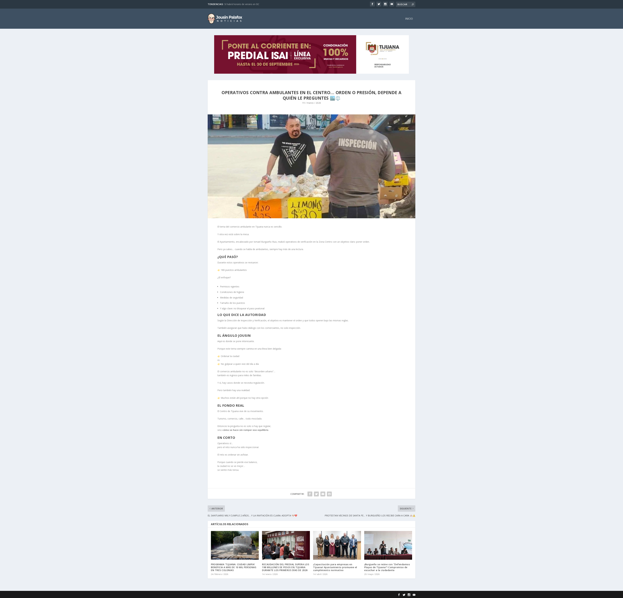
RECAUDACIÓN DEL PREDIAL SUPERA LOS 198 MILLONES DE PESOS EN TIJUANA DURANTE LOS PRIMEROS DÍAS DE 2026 (285, 567)
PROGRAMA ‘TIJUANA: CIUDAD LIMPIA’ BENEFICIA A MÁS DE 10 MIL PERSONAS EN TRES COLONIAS (233, 567)
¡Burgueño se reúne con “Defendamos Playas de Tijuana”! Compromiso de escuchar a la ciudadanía (387, 567)
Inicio (409, 18)
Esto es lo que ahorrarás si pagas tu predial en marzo (252, 4)
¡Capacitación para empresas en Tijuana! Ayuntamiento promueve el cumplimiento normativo (335, 567)
